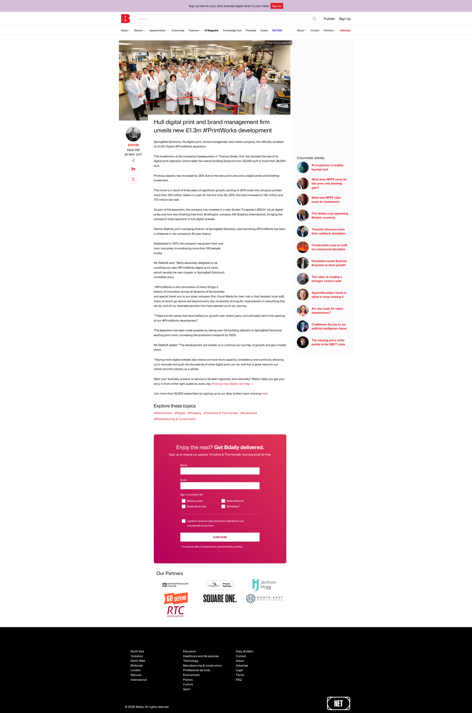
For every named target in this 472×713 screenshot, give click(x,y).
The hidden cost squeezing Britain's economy (330, 215)
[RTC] (176, 611)
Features (193, 30)
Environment (191, 675)
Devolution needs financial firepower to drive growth (329, 263)
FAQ (239, 679)
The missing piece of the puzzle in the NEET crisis (328, 342)
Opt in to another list (191, 494)
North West (138, 661)
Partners (328, 30)
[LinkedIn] (133, 168)
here (265, 393)
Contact (314, 30)
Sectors (138, 30)
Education (189, 651)
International (139, 679)
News (124, 30)
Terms (240, 675)
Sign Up (277, 6)
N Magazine (212, 30)
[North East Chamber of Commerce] (264, 598)
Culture (188, 684)
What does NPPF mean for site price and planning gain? (329, 183)
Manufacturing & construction (202, 665)
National (136, 675)
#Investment (248, 413)
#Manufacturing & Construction (175, 419)
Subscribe (220, 537)
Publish (329, 18)
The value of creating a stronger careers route (327, 279)
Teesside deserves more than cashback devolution (329, 231)
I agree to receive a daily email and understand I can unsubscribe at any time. (215, 523)
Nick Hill (133, 150)
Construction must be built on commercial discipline (329, 247)
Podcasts (251, 30)
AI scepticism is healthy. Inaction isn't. (328, 167)
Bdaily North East (196, 506)
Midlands (137, 665)
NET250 (277, 30)
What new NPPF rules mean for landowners (326, 199)
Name (183, 465)
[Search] (314, 19)
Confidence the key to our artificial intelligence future (329, 326)
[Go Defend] (176, 598)
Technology (190, 661)
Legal (239, 670)
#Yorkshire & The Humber (221, 413)
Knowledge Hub (232, 30)
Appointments (157, 30)
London (135, 670)
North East (137, 651)
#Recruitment (163, 413)
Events (264, 30)
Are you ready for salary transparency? (327, 310)
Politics (188, 679)
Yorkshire (137, 656)
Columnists (178, 30)
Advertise (345, 30)
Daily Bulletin (244, 651)
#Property (194, 413)
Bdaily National (235, 500)
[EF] (176, 584)
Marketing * (233, 506)
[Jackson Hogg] (264, 585)
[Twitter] (133, 179)
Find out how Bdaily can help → (232, 384)
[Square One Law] (220, 598)
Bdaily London (195, 500)
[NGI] (220, 584)
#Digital (179, 413)
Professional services (196, 670)
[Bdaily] (125, 18)
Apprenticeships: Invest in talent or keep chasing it (329, 295)
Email (183, 479)
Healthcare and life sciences (201, 656)
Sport (186, 689)
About (300, 30)
